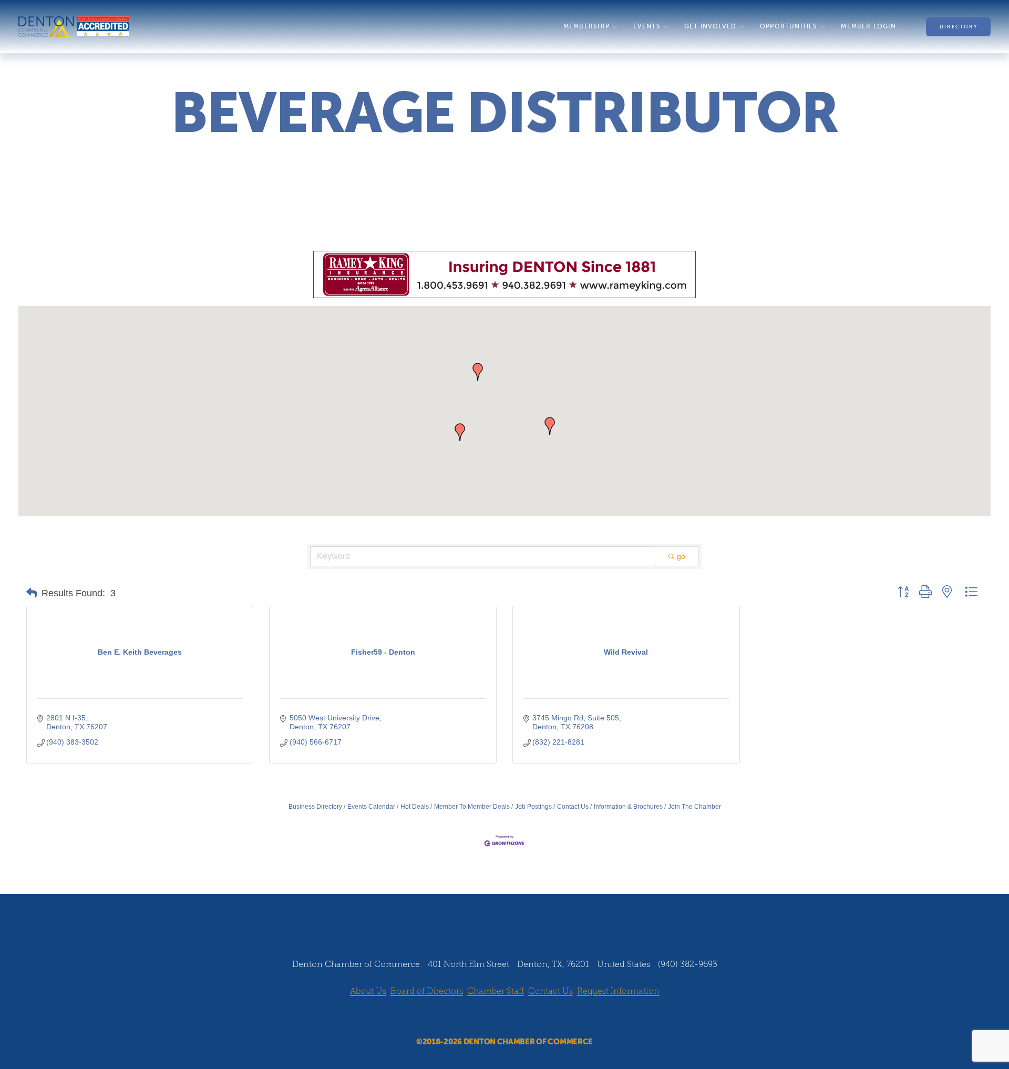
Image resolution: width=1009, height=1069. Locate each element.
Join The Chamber (694, 806)
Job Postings (533, 806)
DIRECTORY (958, 26)
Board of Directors (426, 990)
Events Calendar (371, 806)
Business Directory (315, 806)
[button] (477, 372)
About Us (368, 990)
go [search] (681, 556)
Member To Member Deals (472, 806)
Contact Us (573, 806)
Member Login (868, 26)
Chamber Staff (495, 990)
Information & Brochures (628, 806)
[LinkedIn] (514, 1017)
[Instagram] (494, 1017)
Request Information (618, 990)
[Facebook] (474, 1017)
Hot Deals (414, 806)
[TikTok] (534, 1017)
